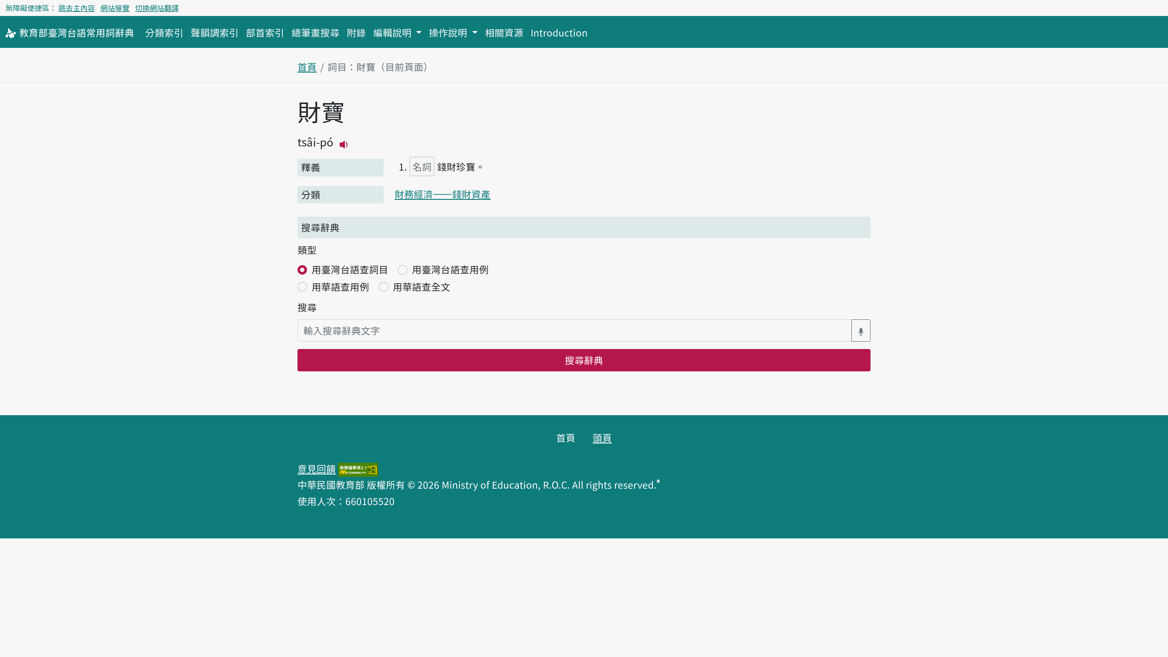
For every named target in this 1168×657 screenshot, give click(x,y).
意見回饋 (316, 468)
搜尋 (307, 307)
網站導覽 (115, 7)
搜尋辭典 (584, 360)
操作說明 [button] (449, 32)
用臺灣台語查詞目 (350, 269)
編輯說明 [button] (393, 32)
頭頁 (602, 437)
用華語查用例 (340, 286)
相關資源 (504, 32)
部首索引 (265, 32)
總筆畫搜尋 (315, 32)
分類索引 (164, 32)
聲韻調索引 (215, 32)
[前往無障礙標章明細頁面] (358, 468)
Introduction (559, 32)
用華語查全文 (421, 286)
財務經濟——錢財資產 (442, 194)
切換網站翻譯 (157, 7)
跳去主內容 (76, 7)
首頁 (307, 66)
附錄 (356, 32)
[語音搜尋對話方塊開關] (861, 330)
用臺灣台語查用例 (450, 269)
